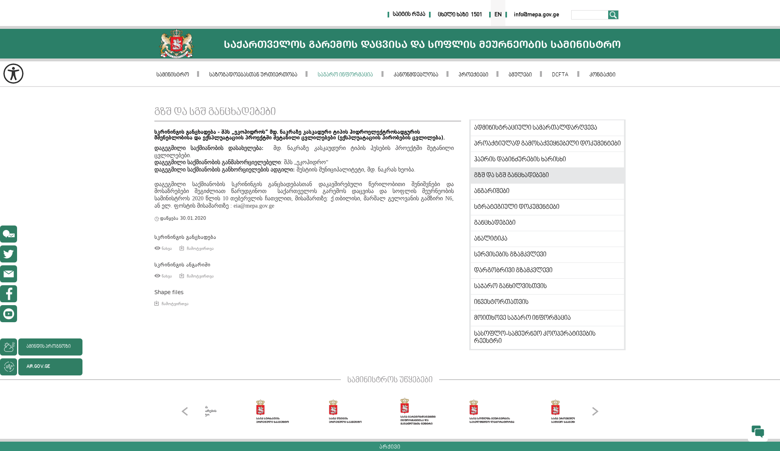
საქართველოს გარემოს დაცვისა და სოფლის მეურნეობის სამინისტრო (176, 43)
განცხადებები (495, 223)
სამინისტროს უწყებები (390, 380)
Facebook (8, 293)
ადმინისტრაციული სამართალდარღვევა (535, 128)
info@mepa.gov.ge (8, 273)
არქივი (390, 447)
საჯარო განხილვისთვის (510, 286)
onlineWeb (8, 253)
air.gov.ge (38, 366)
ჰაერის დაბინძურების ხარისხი (520, 159)
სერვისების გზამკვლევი (510, 255)
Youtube (8, 313)
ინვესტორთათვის (501, 302)
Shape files (169, 293)
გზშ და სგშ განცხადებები (215, 112)
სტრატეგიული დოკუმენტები (516, 207)
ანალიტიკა (490, 239)
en (498, 14)
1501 (476, 14)
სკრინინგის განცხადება (185, 237)
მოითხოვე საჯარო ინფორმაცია (522, 318)
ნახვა (167, 248)
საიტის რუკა (409, 14)
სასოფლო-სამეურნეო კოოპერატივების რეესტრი (535, 338)
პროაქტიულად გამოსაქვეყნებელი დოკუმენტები (547, 144)
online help (8, 234)
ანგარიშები (491, 191)
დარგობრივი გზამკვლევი (513, 270)
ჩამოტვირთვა (200, 248)
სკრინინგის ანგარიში (182, 265)
